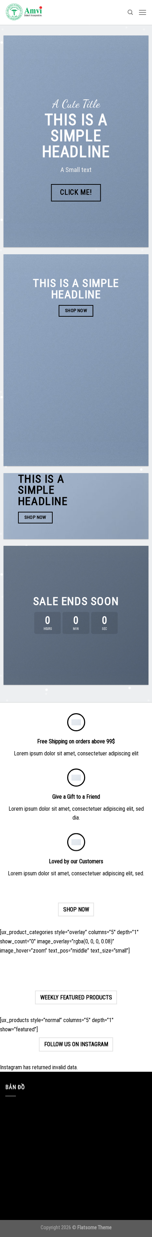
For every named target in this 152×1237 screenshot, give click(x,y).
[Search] (130, 12)
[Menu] (142, 12)
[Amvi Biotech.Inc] (40, 12)
